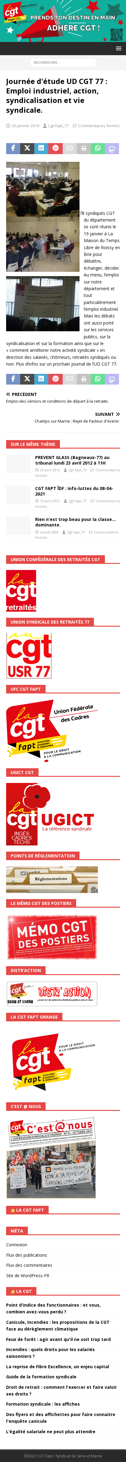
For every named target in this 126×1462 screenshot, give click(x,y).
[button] (117, 48)
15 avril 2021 (50, 501)
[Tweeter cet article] (27, 148)
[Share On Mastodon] (112, 148)
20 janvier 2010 (25, 125)
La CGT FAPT (30, 1210)
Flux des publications (26, 1255)
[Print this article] (84, 148)
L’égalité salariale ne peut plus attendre (50, 1431)
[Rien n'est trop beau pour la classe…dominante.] (18, 526)
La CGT (24, 1291)
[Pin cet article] (55, 148)
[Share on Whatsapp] (98, 148)
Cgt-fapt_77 (58, 125)
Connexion (16, 1244)
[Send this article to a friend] (70, 148)
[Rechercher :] (63, 62)
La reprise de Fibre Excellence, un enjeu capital (57, 1366)
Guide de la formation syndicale (41, 1377)
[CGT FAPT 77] (63, 38)
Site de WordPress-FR (27, 1275)
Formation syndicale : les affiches (43, 1404)
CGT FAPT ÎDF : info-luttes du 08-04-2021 (74, 491)
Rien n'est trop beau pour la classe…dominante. (75, 522)
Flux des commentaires (29, 1265)
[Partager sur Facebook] (13, 148)
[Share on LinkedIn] (41, 148)
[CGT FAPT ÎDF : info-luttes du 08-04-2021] (18, 495)
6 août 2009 (49, 532)
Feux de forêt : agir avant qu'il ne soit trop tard (58, 1339)
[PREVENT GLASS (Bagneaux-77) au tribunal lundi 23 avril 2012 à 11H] (18, 464)
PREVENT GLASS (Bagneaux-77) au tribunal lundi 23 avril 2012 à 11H (72, 460)
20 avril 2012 (50, 470)
